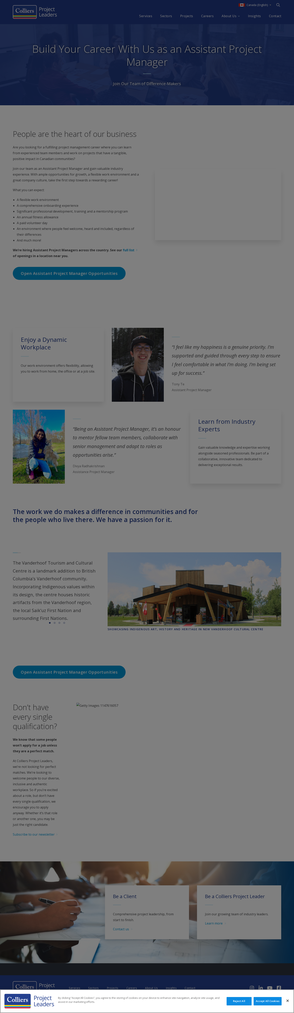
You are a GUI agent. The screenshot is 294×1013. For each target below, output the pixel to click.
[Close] (287, 1000)
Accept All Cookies (267, 1001)
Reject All (239, 1001)
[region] (147, 1001)
